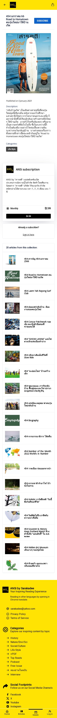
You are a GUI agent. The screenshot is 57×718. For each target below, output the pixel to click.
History (14, 638)
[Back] (4, 5)
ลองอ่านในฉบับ (18, 670)
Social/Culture (18, 646)
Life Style (12, 149)
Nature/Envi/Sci (18, 642)
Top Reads (16, 657)
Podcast (14, 661)
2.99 (28, 216)
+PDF (13, 653)
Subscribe (42, 21)
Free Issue (16, 665)
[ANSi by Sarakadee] (29, 5)
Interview (15, 674)
